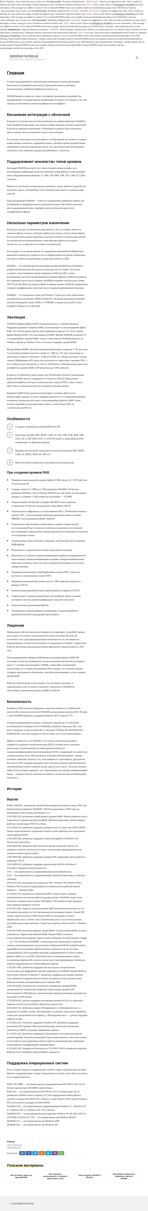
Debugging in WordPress (125, 4)
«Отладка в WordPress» (10, 36)
